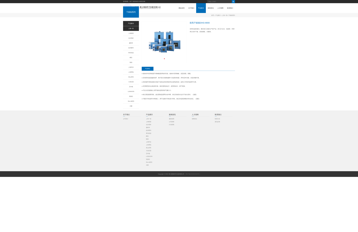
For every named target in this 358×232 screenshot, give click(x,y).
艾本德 (131, 86)
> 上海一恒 (224, 15)
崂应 (131, 57)
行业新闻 (171, 124)
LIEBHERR (131, 91)
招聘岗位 (194, 119)
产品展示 (201, 8)
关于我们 (191, 8)
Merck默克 (131, 101)
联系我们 (230, 8)
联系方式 (217, 119)
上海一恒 (131, 28)
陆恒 (131, 62)
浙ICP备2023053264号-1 (192, 174)
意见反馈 (217, 121)
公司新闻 (171, 121)
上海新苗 (131, 33)
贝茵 (131, 106)
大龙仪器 (131, 82)
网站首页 (182, 8)
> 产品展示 (217, 15)
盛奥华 (131, 43)
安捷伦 (131, 96)
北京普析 (131, 38)
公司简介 (125, 119)
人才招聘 (220, 8)
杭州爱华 (131, 48)
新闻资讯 (211, 8)
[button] (164, 58)
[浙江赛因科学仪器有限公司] (141, 8)
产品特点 (147, 68)
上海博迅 (131, 72)
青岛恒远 (131, 52)
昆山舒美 (131, 77)
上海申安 (131, 67)
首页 (212, 15)
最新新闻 (171, 119)
